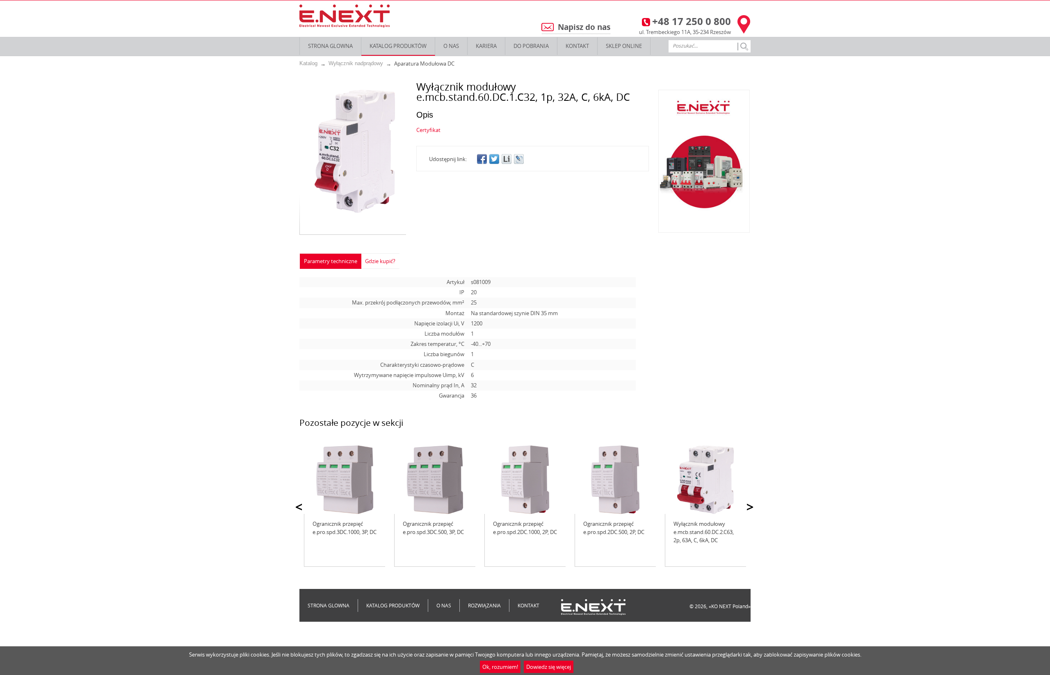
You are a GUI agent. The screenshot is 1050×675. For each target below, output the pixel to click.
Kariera (486, 46)
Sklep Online (624, 46)
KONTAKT (577, 46)
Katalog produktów (398, 46)
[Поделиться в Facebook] (482, 159)
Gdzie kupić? (380, 261)
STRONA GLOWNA (330, 46)
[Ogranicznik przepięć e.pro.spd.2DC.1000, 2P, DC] (525, 479)
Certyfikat (428, 130)
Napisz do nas (584, 27)
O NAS (451, 46)
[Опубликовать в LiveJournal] (519, 159)
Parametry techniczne (330, 261)
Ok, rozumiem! (500, 666)
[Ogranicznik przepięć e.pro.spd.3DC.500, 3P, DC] (434, 479)
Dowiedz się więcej (548, 666)
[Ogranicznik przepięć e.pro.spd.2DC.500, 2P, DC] (615, 479)
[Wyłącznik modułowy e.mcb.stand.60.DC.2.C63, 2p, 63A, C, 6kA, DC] (705, 479)
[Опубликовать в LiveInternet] (506, 159)
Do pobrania (531, 46)
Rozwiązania (484, 605)
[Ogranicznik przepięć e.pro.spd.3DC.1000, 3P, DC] (344, 479)
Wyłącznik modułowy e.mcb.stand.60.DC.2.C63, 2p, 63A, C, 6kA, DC (703, 532)
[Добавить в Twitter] (494, 159)
